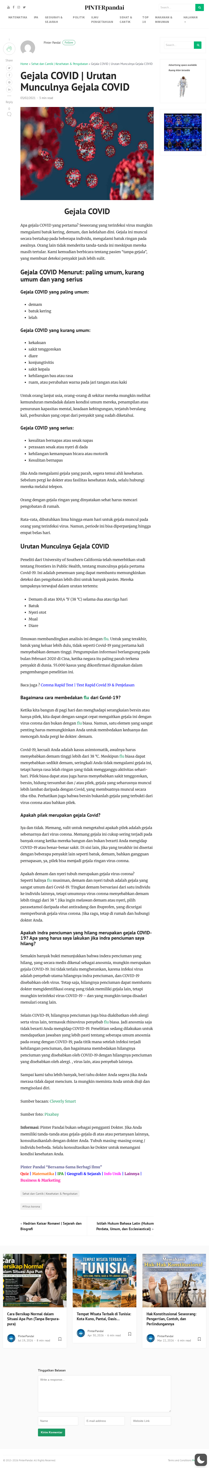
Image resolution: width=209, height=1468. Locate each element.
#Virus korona (31, 1206)
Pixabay (51, 1114)
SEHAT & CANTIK (126, 19)
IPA (36, 17)
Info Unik (112, 1173)
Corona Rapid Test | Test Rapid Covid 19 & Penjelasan (88, 685)
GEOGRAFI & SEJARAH (54, 19)
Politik (79, 17)
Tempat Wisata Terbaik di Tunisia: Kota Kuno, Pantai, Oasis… (104, 1316)
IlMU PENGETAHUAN (102, 19)
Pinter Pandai (58, 43)
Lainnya (132, 1173)
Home (24, 64)
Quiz (24, 1173)
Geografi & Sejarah (84, 1173)
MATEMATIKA (17, 17)
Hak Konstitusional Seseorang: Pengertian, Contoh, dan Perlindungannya (171, 1319)
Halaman (190, 17)
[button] (201, 1460)
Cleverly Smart (63, 1101)
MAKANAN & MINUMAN (163, 19)
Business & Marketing (40, 1180)
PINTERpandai (104, 7)
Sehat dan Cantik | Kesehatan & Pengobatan (59, 64)
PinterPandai (26, 1336)
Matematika (43, 1173)
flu (105, 639)
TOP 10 (145, 19)
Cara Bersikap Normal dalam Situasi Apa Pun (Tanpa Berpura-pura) (33, 1319)
